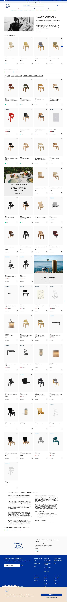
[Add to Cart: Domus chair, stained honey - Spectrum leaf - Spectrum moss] (62, 64)
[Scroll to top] (65, 301)
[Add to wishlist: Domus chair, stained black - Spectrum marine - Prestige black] (46, 374)
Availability (25, 75)
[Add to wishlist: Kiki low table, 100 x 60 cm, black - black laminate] (61, 315)
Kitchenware (46, 583)
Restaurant (36, 580)
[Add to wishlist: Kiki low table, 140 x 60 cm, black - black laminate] (17, 286)
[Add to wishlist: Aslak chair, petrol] (61, 433)
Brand (9, 75)
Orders (35, 560)
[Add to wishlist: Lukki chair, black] (31, 286)
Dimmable (30, 75)
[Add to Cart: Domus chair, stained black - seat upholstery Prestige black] (32, 252)
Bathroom (42, 10)
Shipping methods (37, 563)
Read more (38, 31)
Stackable (35, 75)
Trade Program (36, 577)
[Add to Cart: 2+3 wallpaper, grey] (62, 134)
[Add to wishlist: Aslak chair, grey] (46, 433)
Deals (27, 8)
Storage (31, 10)
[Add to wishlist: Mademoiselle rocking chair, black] (17, 256)
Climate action (46, 565)
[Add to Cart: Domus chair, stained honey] (47, 104)
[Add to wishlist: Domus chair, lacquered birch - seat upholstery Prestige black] (61, 79)
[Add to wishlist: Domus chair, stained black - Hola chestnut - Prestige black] (61, 227)
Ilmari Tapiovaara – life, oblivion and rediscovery (45, 521)
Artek (41, 501)
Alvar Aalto (15, 513)
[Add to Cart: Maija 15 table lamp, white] (32, 429)
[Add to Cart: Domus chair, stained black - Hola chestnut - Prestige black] (62, 252)
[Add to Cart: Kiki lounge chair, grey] (62, 222)
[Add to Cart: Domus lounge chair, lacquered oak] (47, 222)
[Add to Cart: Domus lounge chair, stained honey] (47, 429)
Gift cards (55, 580)
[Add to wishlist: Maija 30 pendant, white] (61, 345)
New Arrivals (23, 8)
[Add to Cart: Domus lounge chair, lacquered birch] (47, 193)
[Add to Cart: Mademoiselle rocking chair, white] (62, 311)
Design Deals (56, 581)
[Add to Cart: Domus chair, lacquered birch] (32, 163)
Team (55, 563)
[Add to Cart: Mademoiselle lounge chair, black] (32, 370)
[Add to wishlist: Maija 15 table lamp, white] (31, 404)
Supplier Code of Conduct (47, 569)
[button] (57, 5)
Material (17, 75)
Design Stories (35, 8)
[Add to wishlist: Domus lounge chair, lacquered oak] (46, 197)
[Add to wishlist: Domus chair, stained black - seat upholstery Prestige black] (31, 227)
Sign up (22, 565)
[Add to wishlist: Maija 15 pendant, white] (17, 315)
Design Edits (56, 578)
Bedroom (37, 10)
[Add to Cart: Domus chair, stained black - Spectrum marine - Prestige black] (47, 399)
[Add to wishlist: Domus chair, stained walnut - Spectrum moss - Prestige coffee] (31, 79)
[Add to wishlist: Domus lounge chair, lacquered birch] (46, 168)
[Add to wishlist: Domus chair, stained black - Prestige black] (17, 374)
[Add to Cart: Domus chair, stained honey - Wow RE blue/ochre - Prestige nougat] (47, 64)
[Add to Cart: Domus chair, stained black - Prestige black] (17, 399)
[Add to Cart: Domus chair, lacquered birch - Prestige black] (32, 134)
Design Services (40, 8)
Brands (45, 8)
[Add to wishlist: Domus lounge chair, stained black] (17, 404)
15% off (31, 0)
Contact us (36, 568)
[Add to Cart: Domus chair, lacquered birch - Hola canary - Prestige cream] (32, 64)
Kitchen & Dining (22, 10)
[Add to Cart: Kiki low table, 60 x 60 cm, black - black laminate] (17, 370)
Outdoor (46, 10)
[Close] (18, 587)
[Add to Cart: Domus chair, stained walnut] (17, 252)
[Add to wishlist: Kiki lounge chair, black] (31, 374)
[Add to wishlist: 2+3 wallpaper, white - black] (46, 286)
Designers (48, 8)
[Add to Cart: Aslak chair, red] (17, 134)
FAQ (35, 566)
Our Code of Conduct (47, 567)
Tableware (46, 584)
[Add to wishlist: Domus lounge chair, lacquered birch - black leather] (17, 433)
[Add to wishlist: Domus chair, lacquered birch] (31, 138)
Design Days (19, 8)
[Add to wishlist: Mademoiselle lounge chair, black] (31, 345)
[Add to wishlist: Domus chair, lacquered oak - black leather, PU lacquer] (31, 197)
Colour (13, 75)
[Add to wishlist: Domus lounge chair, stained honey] (46, 404)
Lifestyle (50, 10)
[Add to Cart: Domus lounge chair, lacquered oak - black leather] (32, 458)
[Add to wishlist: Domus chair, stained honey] (46, 79)
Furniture (13, 10)
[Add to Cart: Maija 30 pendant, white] (62, 370)
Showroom (36, 578)
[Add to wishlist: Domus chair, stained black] (17, 197)
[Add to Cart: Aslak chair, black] (32, 281)
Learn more (36, 548)
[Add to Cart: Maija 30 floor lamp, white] (47, 370)
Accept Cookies (51, 594)
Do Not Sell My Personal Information (51, 597)
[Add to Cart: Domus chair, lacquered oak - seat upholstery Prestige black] (47, 134)
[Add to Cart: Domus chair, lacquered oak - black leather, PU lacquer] (32, 222)
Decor (27, 10)
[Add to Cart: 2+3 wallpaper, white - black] (47, 311)
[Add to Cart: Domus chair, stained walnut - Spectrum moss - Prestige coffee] (32, 104)
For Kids (54, 10)
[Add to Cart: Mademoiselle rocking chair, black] (17, 281)
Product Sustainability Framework (47, 564)
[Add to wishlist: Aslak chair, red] (17, 109)
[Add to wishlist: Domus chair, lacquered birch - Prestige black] (31, 109)
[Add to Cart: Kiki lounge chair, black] (32, 399)
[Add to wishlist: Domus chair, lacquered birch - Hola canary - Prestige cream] (31, 38)
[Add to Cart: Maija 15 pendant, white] (17, 340)
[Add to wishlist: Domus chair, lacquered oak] (61, 138)
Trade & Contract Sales (58, 560)
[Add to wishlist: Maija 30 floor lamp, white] (46, 345)
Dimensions (41, 75)
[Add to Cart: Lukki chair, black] (32, 311)
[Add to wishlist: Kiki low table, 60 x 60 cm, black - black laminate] (17, 345)
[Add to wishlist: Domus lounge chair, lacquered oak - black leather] (31, 433)
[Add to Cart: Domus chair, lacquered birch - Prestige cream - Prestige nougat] (17, 64)
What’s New (46, 577)
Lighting (17, 10)
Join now (37, 551)
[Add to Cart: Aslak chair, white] (17, 488)
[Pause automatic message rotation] (43, 0)
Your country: (6, 568)
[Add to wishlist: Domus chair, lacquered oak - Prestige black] (17, 138)
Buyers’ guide (46, 571)
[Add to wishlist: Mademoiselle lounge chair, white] (61, 404)
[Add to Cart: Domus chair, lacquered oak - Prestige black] (17, 163)
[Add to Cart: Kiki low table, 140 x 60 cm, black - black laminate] (17, 311)
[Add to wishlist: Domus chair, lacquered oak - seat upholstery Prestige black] (46, 109)
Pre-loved (35, 581)
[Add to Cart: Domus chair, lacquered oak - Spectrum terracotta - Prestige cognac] (17, 104)
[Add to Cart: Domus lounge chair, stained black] (17, 429)
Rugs (34, 10)
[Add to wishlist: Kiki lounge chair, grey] (61, 197)
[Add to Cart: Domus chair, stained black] (17, 222)
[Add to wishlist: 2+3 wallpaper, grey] (61, 109)
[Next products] (62, 46)
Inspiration (30, 8)
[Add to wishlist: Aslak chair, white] (17, 462)
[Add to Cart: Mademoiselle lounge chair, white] (62, 429)
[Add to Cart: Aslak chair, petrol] (62, 458)
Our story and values (47, 560)
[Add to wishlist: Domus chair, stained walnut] (17, 227)
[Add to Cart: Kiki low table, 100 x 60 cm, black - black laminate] (62, 340)
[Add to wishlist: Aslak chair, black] (31, 256)
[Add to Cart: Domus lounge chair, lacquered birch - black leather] (17, 458)
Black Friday (56, 583)
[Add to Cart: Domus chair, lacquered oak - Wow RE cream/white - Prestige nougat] (62, 193)
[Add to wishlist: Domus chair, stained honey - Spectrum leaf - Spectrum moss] (61, 38)
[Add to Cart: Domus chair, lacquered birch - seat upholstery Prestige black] (62, 104)
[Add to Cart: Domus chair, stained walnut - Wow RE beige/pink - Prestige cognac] (47, 252)
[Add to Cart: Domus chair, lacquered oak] (62, 163)
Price (21, 75)
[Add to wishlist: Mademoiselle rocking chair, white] (61, 286)
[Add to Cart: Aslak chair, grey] (47, 458)
